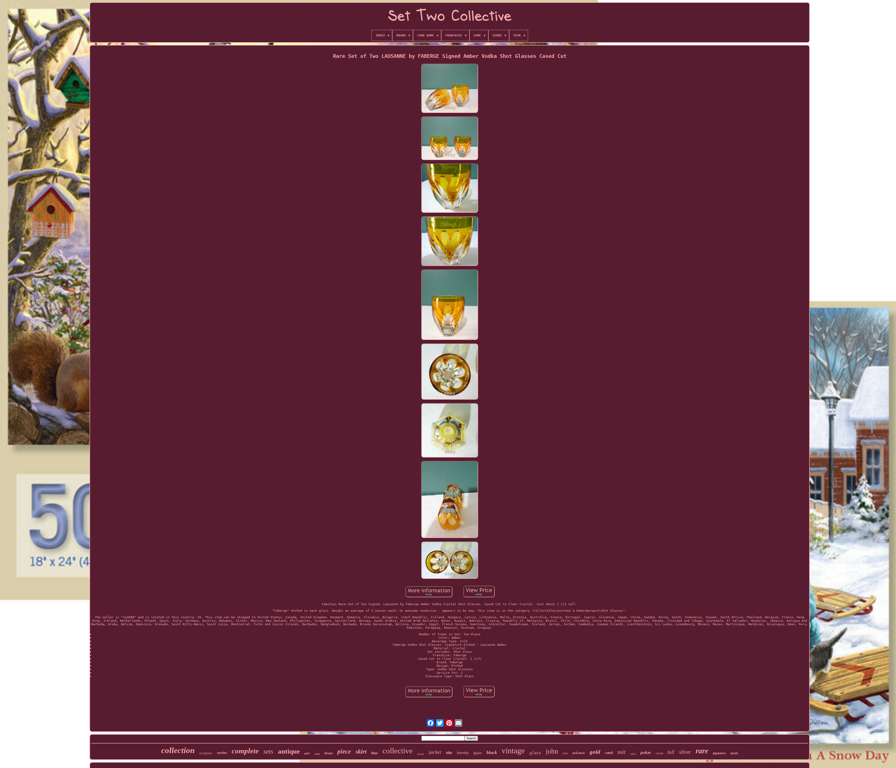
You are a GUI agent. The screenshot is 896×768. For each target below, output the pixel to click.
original (205, 753)
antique (289, 751)
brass (329, 753)
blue (374, 753)
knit (565, 753)
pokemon (579, 753)
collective (397, 751)
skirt (361, 751)
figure (477, 753)
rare (702, 751)
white (633, 753)
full (671, 752)
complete (245, 751)
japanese (719, 753)
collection (178, 750)
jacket (435, 752)
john (552, 751)
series (222, 753)
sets (268, 751)
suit (621, 752)
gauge (420, 753)
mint (734, 753)
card (609, 752)
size (449, 752)
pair (307, 753)
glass (535, 753)
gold (595, 752)
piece (344, 751)
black (491, 752)
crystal (659, 753)
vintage (513, 750)
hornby (463, 752)
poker (645, 752)
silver (685, 752)
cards (317, 754)
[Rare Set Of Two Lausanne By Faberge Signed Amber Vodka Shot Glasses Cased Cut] (450, 88)
